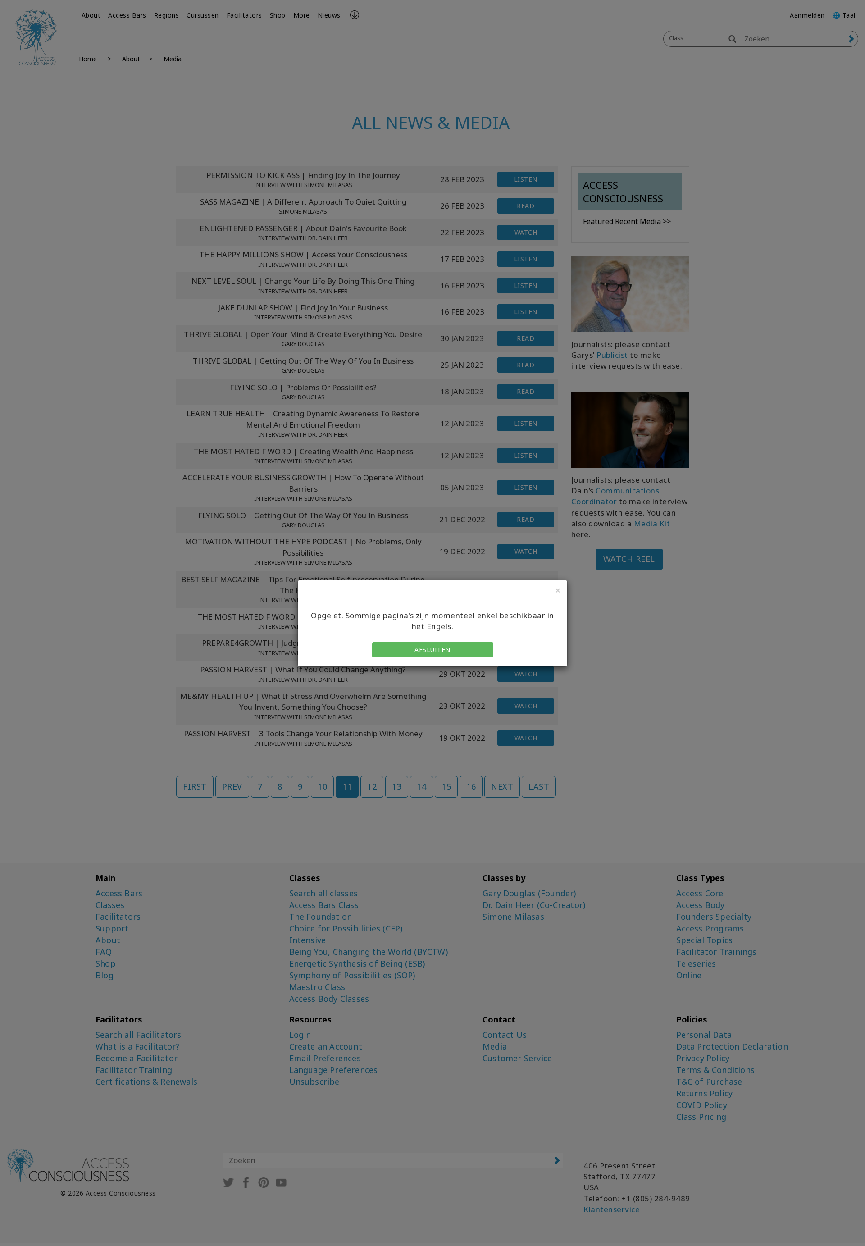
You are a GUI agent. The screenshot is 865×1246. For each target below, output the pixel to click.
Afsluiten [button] (432, 649)
